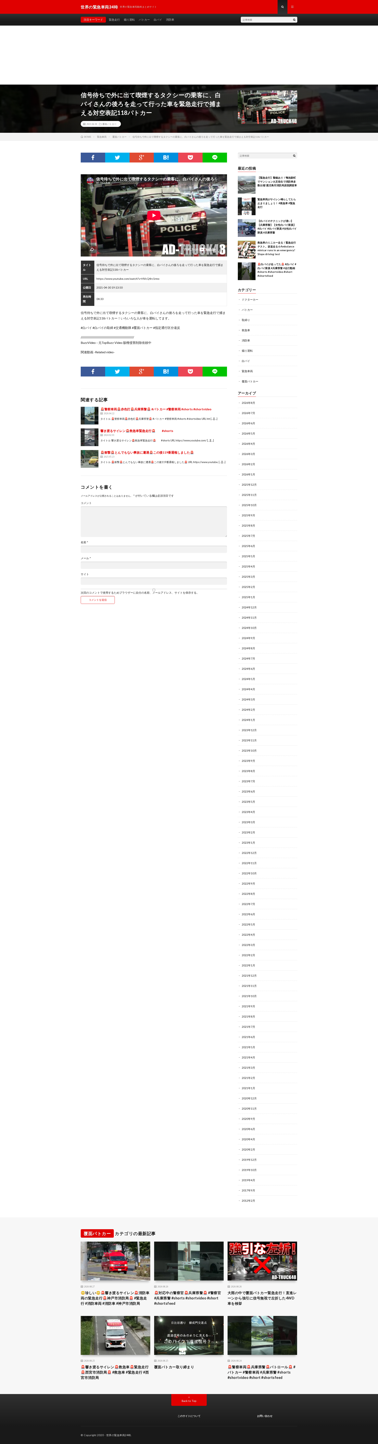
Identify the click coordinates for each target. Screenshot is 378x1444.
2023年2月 (248, 832)
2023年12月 (249, 730)
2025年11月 (249, 494)
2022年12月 (249, 852)
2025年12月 (249, 484)
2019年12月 (249, 1159)
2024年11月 (249, 617)
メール (86, 558)
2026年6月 (248, 423)
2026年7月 (248, 413)
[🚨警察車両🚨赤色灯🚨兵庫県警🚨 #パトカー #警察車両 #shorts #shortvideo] (89, 415)
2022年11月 (249, 863)
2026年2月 (248, 464)
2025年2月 (248, 587)
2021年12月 (249, 975)
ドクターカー (250, 299)
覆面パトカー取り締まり (174, 1367)
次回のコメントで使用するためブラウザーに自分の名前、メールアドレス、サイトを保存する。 (140, 592)
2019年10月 (249, 1170)
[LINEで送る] (215, 157)
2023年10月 (249, 750)
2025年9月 (248, 515)
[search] (294, 20)
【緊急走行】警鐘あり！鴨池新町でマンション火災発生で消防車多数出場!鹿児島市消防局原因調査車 (277, 181)
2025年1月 (248, 597)
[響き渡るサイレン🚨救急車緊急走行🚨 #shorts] (89, 437)
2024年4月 (248, 689)
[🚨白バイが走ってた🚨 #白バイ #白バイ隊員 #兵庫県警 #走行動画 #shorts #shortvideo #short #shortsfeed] (247, 271)
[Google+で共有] (142, 157)
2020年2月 (248, 1149)
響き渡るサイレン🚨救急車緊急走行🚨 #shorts (136, 431)
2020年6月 (248, 1129)
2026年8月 (248, 402)
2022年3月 (248, 945)
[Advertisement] (189, 55)
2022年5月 (248, 924)
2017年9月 (248, 1190)
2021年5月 (248, 1047)
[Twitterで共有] (117, 157)
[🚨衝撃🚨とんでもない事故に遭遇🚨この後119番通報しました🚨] (89, 459)
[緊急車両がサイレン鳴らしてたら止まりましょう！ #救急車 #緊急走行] (247, 206)
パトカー (144, 19)
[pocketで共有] (190, 157)
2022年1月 (248, 965)
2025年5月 (248, 556)
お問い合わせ (264, 1415)
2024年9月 (248, 638)
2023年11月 (249, 740)
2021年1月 (248, 1088)
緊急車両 (247, 371)
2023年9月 (248, 760)
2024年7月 (248, 658)
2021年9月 (248, 1006)
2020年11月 (249, 1108)
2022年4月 (248, 934)
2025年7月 (248, 535)
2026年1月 (248, 474)
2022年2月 (248, 955)
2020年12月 (249, 1098)
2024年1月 (248, 720)
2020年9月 (248, 1118)
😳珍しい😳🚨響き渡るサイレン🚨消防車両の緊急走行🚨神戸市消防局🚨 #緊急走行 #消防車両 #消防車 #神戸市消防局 (115, 1298)
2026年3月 (248, 454)
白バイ (158, 19)
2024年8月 (248, 648)
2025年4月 (248, 566)
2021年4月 (248, 1057)
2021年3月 (248, 1067)
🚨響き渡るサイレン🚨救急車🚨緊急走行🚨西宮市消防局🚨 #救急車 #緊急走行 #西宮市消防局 (115, 1372)
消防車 (170, 19)
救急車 (246, 330)
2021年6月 (248, 1037)
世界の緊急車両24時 (118, 1435)
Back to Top (189, 1400)
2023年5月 (248, 801)
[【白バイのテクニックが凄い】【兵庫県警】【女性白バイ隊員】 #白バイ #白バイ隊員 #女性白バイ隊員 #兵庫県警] (247, 228)
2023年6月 (248, 791)
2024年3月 (248, 699)
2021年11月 (249, 985)
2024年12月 (249, 607)
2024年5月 (248, 679)
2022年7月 (248, 904)
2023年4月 (248, 812)
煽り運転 (129, 19)
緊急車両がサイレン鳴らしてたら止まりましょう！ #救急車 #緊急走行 (277, 203)
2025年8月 (248, 525)
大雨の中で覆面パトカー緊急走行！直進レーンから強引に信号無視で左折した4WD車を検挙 (262, 1298)
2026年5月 (248, 433)
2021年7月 (248, 1026)
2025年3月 (248, 576)
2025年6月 (248, 546)
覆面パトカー (109, 124)
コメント (86, 503)
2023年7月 (248, 781)
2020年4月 (248, 1139)
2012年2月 (248, 1200)
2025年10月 (249, 505)
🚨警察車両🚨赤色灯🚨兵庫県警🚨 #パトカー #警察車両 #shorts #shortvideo (155, 409)
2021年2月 (248, 1078)
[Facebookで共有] (93, 157)
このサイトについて (189, 1415)
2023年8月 (248, 771)
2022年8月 (248, 893)
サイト (85, 574)
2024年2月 (248, 709)
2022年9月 (248, 883)
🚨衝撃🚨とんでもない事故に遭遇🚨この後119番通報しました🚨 (147, 452)
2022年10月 (249, 873)
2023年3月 (248, 822)
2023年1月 (248, 842)
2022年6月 (248, 914)
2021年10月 (249, 996)
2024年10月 (249, 627)
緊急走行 (114, 19)
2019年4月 (248, 1180)
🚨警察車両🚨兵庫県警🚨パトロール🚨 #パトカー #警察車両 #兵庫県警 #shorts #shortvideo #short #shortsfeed (262, 1372)
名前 (84, 542)
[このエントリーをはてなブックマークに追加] (166, 157)
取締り (246, 320)
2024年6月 (248, 668)
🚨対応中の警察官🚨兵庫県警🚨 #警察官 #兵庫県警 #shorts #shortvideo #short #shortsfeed (187, 1298)
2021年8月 (248, 1016)
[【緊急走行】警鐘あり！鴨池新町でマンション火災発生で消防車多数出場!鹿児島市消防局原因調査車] (247, 185)
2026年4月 (248, 443)
